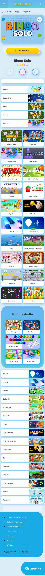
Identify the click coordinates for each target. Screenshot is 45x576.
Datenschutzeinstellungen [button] (17, 517)
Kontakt (10, 540)
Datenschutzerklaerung (16, 522)
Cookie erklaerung (14, 527)
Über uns (10, 536)
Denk (9, 12)
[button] (41, 4)
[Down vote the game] (22, 72)
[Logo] (22, 4)
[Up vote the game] (35, 72)
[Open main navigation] (4, 4)
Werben (10, 545)
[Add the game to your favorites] (39, 19)
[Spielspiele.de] (2, 12)
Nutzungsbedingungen (16, 531)
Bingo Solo (26, 12)
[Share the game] (10, 72)
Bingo (17, 12)
